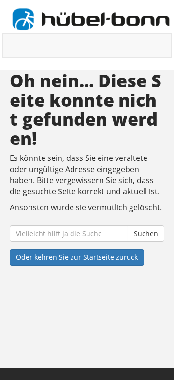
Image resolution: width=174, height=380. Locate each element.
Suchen (146, 233)
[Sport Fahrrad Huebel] (91, 19)
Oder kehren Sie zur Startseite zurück (77, 257)
